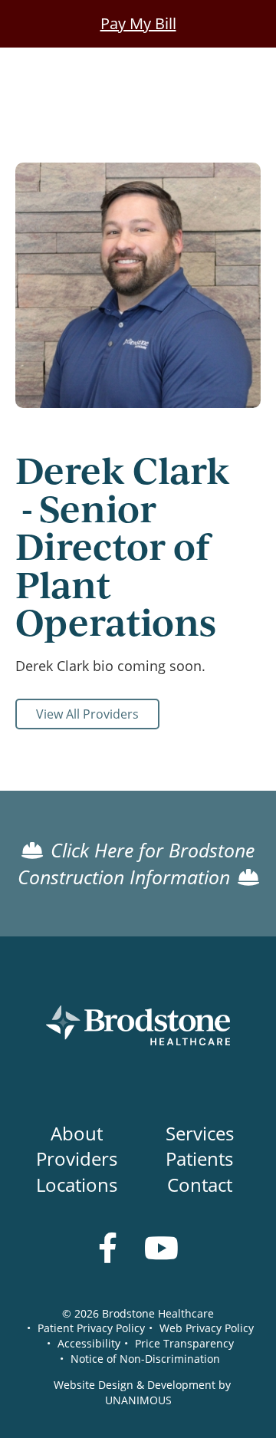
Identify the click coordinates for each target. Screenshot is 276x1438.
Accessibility (89, 1343)
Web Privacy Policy (206, 1328)
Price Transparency (184, 1343)
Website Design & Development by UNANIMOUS (142, 1392)
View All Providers (87, 714)
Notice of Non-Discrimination (145, 1358)
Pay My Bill (138, 23)
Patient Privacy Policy (91, 1328)
